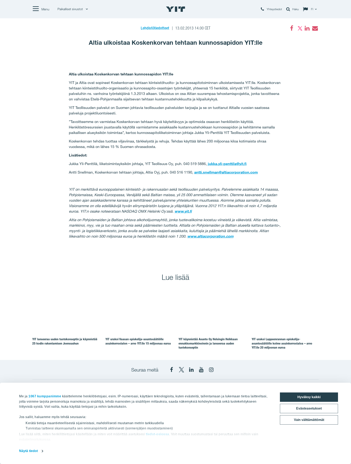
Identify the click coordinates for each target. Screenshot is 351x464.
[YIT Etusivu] (175, 9)
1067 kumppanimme (44, 396)
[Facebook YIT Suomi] (171, 369)
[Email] (314, 28)
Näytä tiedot (28, 451)
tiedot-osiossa (157, 434)
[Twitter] (299, 28)
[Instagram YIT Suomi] (211, 369)
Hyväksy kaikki (309, 397)
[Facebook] (291, 28)
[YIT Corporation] (191, 369)
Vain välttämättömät (309, 420)
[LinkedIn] (307, 28)
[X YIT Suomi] (181, 369)
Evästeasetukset (309, 408)
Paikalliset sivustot (70, 9)
